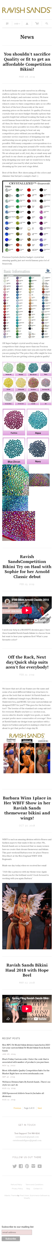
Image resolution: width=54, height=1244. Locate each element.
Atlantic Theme (10, 1195)
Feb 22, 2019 (27, 675)
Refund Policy (16, 1185)
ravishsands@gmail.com (27, 1136)
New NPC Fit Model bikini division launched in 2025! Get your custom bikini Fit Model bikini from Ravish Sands (26, 1047)
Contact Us (37, 1189)
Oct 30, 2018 (27, 825)
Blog (28, 1189)
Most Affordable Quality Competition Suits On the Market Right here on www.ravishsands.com (26, 1072)
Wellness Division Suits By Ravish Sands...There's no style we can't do (26, 1083)
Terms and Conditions (34, 1185)
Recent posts (11, 1038)
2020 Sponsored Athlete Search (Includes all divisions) (23, 1095)
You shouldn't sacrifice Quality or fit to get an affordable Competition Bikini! (27, 61)
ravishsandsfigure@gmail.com (27, 1140)
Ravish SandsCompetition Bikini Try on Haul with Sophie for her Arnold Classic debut (27, 566)
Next (40, 1108)
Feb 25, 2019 (27, 584)
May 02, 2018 (27, 983)
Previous (17, 1108)
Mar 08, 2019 (27, 77)
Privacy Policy (17, 1189)
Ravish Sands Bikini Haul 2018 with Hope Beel (27, 970)
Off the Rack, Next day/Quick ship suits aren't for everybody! (27, 662)
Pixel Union (24, 1195)
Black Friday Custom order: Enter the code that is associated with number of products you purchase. (25, 1060)
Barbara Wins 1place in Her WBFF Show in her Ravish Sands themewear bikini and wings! (27, 808)
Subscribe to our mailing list (17, 1227)
